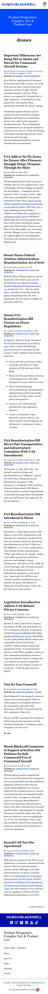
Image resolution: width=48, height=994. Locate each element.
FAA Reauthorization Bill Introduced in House (22, 516)
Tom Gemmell (11, 765)
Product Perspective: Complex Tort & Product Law (22, 21)
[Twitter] (21, 922)
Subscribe (8, 968)
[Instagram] (16, 922)
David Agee (20, 71)
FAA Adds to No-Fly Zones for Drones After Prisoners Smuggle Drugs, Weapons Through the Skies (23, 162)
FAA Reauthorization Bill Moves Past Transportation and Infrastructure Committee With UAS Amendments (23, 447)
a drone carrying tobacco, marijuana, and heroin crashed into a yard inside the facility (23, 203)
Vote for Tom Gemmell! (20, 684)
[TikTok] (36, 922)
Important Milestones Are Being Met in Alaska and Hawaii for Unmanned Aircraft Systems (22, 60)
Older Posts (36, 907)
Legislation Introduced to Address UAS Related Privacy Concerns (22, 606)
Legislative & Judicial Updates (21, 176)
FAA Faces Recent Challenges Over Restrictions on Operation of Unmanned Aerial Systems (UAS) (23, 883)
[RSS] (11, 922)
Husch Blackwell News (28, 692)
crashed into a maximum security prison (22, 215)
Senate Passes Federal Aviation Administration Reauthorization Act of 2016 (24, 259)
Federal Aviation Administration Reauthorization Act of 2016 (22, 286)
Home (6, 953)
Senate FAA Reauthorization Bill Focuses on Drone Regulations (18, 320)
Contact (7, 973)
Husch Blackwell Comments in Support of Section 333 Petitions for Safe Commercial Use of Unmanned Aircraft (24, 753)
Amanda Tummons (33, 71)
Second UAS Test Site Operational (19, 844)
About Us (8, 958)
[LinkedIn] (26, 922)
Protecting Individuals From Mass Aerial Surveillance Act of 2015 (23, 634)
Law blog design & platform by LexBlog (22, 989)
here (18, 566)
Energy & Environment (28, 76)
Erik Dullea (10, 71)
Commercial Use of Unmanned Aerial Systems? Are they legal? (23, 877)
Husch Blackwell (12, 689)
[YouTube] (31, 922)
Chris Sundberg (10, 73)
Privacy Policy (9, 947)
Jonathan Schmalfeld (14, 330)
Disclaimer (21, 947)
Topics (6, 963)
